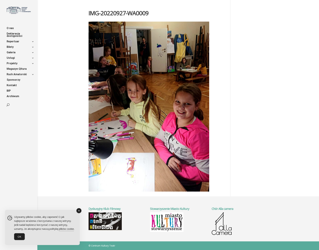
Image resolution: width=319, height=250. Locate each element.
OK (19, 236)
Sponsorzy (13, 80)
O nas (10, 28)
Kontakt (12, 85)
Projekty (12, 63)
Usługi (11, 58)
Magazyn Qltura (17, 69)
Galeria (11, 52)
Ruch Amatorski (17, 74)
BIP (9, 91)
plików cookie (66, 228)
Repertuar (13, 41)
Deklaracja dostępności (14, 35)
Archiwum (13, 96)
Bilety (10, 47)
